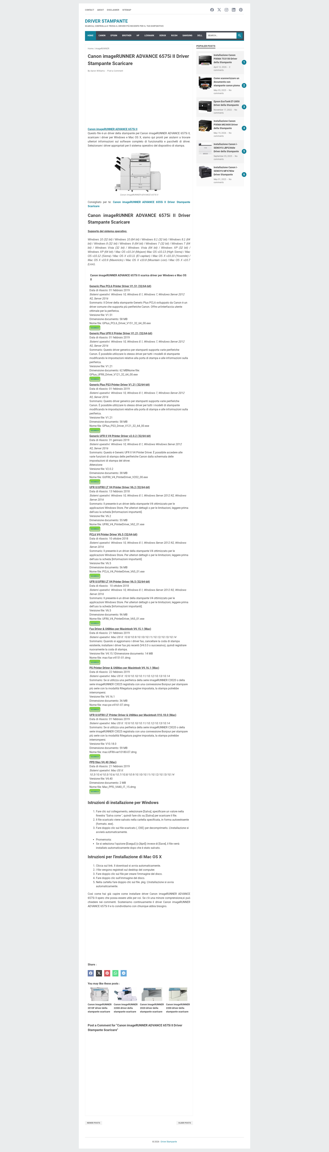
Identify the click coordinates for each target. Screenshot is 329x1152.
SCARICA (95, 328)
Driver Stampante (106, 21)
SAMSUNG (187, 35)
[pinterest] (107, 973)
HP (138, 35)
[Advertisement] (139, 100)
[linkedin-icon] (233, 10)
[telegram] (124, 973)
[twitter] (99, 973)
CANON (102, 35)
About (100, 10)
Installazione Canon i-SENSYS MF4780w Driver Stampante (225, 171)
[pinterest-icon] (240, 10)
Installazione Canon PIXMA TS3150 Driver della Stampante (225, 59)
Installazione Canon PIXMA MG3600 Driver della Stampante (226, 125)
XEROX (162, 35)
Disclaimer (113, 10)
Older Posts (184, 1123)
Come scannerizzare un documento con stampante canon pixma (227, 82)
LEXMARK (149, 35)
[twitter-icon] (219, 10)
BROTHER (126, 35)
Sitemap (126, 10)
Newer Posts (93, 1123)
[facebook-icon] (212, 10)
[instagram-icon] (226, 10)
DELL (199, 35)
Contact (89, 10)
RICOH (174, 35)
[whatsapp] (115, 973)
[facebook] (91, 973)
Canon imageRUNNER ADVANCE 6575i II (112, 129)
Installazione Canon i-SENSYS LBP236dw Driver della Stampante (226, 148)
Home (90, 35)
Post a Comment (115, 71)
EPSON (114, 35)
